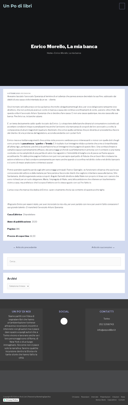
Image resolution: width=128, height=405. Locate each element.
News (123, 397)
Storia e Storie (101, 400)
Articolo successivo (103, 247)
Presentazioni (105, 397)
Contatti (121, 400)
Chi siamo (75, 397)
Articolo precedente (25, 247)
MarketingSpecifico (43, 397)
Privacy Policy (12, 400)
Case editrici (112, 400)
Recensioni (26, 93)
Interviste (94, 397)
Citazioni (115, 397)
